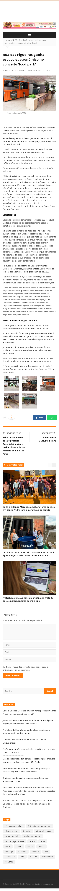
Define (30, 846)
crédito (19, 846)
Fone (22, 856)
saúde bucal (47, 856)
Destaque (22, 851)
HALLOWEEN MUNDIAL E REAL (47, 439)
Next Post (47, 433)
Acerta (32, 841)
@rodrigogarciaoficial (14, 841)
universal (9, 862)
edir (46, 851)
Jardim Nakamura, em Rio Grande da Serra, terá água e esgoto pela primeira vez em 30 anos (28, 554)
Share (40, 417)
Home (7, 40)
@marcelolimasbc (44, 831)
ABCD (14, 40)
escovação (10, 856)
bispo (7, 846)
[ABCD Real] (29, 13)
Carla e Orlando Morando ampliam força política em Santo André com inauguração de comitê (29, 508)
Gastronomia (17, 70)
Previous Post (13, 433)
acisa (43, 841)
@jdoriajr (27, 831)
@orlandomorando (32, 836)
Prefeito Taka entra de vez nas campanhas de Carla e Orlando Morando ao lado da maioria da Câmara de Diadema (27, 803)
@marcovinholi (11, 836)
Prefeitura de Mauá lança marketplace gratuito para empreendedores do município (28, 599)
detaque (35, 851)
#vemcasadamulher (14, 826)
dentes (41, 846)
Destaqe (9, 851)
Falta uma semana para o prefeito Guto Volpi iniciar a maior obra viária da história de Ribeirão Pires (14, 445)
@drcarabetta (11, 831)
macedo (33, 856)
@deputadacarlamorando (39, 826)
